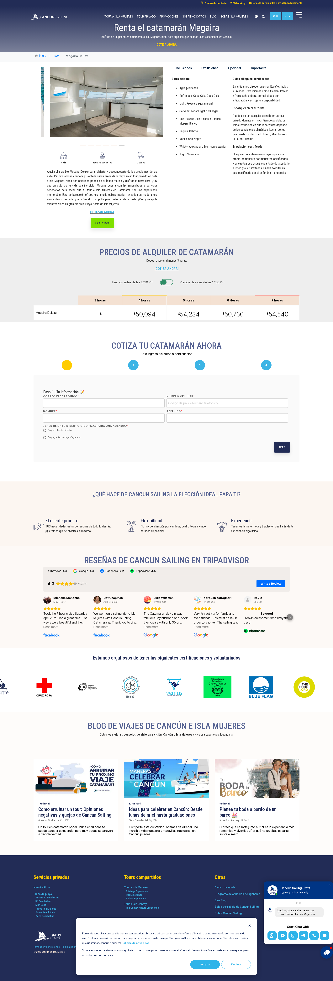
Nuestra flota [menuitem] (42, 887)
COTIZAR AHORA (102, 212)
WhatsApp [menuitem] (239, 3)
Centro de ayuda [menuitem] (225, 887)
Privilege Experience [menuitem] (137, 891)
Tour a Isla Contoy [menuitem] (135, 904)
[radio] (165, 430)
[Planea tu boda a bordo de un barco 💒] (257, 778)
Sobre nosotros (194, 16)
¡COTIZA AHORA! (167, 269)
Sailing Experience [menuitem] (136, 898)
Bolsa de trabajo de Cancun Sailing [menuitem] (237, 906)
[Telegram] (303, 935)
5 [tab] (113, 147)
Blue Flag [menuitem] (220, 900)
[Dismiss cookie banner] (249, 926)
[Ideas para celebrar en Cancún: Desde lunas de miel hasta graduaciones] (166, 778)
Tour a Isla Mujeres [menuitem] (136, 887)
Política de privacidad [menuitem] (73, 946)
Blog (213, 16)
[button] (43, 617)
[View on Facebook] (47, 600)
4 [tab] (105, 147)
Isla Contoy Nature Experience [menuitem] (142, 907)
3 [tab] (97, 147)
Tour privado (146, 16)
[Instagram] (293, 935)
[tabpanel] (102, 102)
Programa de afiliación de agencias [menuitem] (237, 894)
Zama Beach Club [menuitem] (45, 912)
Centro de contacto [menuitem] (215, 3)
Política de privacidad (136, 942)
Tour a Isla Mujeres (118, 16)
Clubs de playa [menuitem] (43, 894)
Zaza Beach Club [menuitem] (44, 916)
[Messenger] (282, 935)
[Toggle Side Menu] (299, 14)
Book (275, 16)
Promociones (169, 16)
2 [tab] (90, 147)
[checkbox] (165, 434)
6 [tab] (121, 147)
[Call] (314, 935)
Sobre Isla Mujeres (234, 16)
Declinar (236, 964)
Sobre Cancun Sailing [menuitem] (228, 913)
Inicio (42, 56)
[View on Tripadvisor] (247, 600)
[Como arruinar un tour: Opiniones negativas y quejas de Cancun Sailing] (76, 778)
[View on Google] (147, 600)
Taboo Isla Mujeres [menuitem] (45, 908)
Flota (56, 56)
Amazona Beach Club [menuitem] (47, 897)
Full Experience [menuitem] (134, 894)
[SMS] (324, 935)
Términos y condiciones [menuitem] (47, 946)
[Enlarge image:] (102, 102)
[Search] (263, 17)
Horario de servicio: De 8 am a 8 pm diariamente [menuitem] (275, 3)
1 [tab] (82, 147)
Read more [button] (50, 627)
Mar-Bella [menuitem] (40, 904)
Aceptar (205, 964)
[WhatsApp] (272, 935)
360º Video (102, 222)
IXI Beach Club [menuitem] (43, 901)
